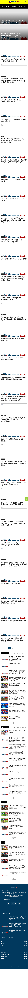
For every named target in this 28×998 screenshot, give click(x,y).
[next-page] (18, 648)
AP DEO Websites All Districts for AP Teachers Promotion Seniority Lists (13, 463)
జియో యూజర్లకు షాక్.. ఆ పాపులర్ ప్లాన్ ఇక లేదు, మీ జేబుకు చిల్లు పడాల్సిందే (18, 711)
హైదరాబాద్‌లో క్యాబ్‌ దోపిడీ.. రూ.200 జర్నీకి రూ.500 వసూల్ (17, 684)
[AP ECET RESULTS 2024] (14, 575)
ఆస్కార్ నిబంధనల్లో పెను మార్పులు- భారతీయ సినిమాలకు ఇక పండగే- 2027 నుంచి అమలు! (17, 847)
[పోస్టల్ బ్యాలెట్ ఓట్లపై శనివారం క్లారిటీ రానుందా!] (4, 931)
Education (3, 76)
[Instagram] (12, 903)
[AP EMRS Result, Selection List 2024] (14, 190)
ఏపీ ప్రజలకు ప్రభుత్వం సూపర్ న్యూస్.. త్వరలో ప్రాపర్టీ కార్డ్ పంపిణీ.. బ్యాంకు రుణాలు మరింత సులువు (17, 698)
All (14, 653)
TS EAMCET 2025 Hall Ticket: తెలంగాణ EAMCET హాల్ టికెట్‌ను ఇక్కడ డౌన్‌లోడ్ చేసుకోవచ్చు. (13, 80)
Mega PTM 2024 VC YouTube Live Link (12, 339)
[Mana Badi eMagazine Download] (14, 612)
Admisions (4, 394)
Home (2, 6)
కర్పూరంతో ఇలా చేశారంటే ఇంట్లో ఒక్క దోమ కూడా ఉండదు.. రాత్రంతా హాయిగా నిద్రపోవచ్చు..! (17, 833)
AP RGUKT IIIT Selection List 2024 (14, 258)
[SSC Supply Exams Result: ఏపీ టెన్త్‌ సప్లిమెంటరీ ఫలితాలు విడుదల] (14, 474)
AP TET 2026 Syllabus (15, 664)
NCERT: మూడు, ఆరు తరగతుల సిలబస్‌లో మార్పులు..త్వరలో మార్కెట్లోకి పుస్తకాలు (14, 160)
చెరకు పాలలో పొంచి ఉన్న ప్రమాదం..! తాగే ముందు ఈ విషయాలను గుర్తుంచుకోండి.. (17, 820)
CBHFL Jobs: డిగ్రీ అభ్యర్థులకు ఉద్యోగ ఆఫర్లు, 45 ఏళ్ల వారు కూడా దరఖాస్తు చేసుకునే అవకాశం (12, 140)
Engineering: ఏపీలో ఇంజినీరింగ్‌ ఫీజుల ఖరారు (13, 180)
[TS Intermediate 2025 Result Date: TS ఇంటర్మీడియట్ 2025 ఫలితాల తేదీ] (14, 309)
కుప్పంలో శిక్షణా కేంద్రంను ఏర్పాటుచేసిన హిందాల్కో (17, 766)
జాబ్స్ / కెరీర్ (20, 6)
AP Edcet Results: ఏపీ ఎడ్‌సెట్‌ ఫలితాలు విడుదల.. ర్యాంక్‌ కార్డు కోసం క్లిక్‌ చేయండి (13, 640)
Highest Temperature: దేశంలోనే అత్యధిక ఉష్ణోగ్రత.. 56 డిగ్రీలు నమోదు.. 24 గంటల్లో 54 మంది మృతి (17, 924)
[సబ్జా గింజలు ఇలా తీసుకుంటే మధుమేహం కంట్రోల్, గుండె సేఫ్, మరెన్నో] (4, 827)
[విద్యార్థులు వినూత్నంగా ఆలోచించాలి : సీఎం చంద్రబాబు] (4, 780)
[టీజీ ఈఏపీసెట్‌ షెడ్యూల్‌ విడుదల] (4, 773)
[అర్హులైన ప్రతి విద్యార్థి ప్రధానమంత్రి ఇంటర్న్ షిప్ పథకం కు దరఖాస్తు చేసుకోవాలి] (14, 21)
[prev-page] (13, 723)
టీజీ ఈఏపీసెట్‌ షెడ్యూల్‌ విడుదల (16, 772)
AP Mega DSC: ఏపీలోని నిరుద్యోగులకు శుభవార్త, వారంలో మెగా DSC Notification (13, 419)
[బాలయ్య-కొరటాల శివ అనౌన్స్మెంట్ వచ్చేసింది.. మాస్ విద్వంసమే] (4, 861)
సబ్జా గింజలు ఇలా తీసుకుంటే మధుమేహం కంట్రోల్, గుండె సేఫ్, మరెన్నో (16, 826)
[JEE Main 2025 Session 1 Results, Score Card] (14, 111)
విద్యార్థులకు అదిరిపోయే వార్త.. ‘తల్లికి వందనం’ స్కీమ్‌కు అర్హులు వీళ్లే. (11, 240)
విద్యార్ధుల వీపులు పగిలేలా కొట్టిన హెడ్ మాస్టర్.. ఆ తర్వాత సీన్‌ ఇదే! (17, 759)
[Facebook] (8, 903)
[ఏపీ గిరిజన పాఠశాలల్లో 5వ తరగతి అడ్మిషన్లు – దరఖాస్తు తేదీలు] (4, 786)
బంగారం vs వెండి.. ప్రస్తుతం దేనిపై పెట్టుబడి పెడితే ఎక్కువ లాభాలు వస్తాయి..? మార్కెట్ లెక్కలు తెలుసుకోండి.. (16, 658)
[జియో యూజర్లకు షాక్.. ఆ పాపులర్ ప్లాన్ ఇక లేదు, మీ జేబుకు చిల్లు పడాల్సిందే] (4, 711)
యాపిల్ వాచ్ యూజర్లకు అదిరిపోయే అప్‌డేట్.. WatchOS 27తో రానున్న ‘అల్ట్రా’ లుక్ (17, 704)
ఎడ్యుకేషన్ (14, 6)
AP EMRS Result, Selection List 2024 (12, 199)
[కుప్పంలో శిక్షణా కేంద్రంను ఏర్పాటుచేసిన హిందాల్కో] (4, 767)
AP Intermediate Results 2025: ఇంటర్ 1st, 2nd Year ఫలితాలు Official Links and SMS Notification (14, 564)
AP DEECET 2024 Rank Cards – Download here (13, 358)
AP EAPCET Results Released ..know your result (12, 100)
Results (3, 519)
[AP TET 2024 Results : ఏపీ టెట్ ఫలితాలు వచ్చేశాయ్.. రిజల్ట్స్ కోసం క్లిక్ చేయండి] (14, 37)
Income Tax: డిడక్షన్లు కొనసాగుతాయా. (14, 717)
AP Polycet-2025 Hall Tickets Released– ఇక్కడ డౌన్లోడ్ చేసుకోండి (12, 503)
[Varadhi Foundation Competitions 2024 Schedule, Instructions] (14, 369)
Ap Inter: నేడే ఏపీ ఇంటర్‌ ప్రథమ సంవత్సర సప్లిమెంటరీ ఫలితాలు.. (11, 543)
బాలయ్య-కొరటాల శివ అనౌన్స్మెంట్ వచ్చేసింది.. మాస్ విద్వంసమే (16, 860)
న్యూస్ (7, 6)
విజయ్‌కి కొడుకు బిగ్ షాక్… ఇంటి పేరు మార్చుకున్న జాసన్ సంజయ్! (17, 873)
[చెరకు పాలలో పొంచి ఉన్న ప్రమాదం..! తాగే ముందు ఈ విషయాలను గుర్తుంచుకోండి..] (4, 820)
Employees (3, 415)
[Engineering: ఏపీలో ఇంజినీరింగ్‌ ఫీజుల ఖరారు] (14, 171)
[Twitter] (19, 903)
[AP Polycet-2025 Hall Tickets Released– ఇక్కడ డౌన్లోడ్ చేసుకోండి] (14, 494)
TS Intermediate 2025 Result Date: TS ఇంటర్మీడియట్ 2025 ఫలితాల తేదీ (13, 318)
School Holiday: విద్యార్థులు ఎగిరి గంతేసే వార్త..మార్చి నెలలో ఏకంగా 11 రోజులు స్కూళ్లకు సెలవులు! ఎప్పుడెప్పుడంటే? (17, 746)
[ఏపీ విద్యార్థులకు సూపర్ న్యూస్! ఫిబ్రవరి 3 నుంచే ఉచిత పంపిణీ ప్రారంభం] (4, 793)
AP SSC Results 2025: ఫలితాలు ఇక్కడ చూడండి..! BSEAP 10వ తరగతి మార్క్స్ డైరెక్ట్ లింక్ (13, 523)
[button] (2, 2)
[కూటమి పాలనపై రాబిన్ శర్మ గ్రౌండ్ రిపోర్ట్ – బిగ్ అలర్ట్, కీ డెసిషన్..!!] (14, 51)
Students (3, 56)
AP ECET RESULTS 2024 (10, 583)
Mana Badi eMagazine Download (13, 620)
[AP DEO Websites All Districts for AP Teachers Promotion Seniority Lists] (14, 452)
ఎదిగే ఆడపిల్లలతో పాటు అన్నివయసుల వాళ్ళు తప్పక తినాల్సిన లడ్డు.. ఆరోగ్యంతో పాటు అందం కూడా (17, 691)
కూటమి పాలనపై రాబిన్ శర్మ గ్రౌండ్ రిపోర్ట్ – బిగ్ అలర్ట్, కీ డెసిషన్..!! (13, 60)
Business (19, 653)
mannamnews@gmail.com (17, 899)
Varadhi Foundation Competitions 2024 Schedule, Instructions (13, 378)
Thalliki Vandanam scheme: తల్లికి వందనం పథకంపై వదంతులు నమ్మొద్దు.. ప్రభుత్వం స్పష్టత (13, 278)
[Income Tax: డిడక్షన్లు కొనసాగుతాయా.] (4, 718)
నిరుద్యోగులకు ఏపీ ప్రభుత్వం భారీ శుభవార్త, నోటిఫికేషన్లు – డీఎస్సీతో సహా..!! (16, 753)
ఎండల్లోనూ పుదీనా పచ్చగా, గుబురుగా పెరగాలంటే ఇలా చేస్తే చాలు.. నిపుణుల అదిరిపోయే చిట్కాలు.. (17, 813)
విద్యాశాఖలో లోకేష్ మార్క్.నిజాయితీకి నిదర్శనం (17, 731)
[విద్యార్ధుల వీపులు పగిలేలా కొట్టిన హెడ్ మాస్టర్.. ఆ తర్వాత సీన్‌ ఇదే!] (4, 760)
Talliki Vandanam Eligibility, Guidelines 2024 (11, 298)
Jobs (2, 136)
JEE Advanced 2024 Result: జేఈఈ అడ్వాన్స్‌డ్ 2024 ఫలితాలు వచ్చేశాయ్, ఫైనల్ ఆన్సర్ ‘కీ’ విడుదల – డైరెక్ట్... (13, 398)
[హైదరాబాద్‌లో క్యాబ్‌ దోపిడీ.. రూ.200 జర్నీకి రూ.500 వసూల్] (4, 685)
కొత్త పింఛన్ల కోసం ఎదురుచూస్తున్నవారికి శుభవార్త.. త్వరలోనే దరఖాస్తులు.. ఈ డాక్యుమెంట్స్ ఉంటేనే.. (17, 678)
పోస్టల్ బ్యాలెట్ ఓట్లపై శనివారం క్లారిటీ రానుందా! (17, 931)
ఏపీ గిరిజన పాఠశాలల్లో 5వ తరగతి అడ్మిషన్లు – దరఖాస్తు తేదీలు (16, 786)
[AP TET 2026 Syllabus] (4, 665)
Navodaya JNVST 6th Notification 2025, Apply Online (13, 601)
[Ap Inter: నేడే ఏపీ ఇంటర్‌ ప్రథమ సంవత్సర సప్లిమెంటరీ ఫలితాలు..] (14, 534)
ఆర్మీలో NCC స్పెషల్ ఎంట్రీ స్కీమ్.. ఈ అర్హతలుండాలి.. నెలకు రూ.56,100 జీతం (17, 918)
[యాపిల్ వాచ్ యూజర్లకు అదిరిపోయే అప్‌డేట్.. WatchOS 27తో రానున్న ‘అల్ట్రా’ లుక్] (4, 705)
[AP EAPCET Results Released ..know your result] (14, 91)
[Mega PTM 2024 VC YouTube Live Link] (14, 330)
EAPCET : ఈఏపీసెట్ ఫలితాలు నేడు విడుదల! (12, 439)
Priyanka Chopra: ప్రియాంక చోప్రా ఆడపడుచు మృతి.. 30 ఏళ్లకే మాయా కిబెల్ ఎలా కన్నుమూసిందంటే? (17, 867)
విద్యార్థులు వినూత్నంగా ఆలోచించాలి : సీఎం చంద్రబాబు (17, 779)
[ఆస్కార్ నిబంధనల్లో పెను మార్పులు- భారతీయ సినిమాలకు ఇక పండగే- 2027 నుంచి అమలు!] (4, 847)
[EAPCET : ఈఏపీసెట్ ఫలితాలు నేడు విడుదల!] (14, 431)
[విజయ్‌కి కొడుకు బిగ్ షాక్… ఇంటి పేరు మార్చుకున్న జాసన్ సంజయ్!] (4, 874)
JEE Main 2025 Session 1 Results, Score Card (14, 120)
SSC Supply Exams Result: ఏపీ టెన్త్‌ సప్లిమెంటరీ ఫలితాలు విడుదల (13, 483)
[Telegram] (15, 903)
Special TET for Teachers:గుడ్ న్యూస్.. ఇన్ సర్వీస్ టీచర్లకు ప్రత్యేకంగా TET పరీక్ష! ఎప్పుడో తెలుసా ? (17, 671)
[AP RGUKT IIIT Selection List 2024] (14, 250)
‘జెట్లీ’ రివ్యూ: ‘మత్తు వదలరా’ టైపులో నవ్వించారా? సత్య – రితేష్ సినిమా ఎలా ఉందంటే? (17, 854)
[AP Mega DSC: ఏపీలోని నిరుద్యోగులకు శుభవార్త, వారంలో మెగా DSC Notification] (14, 409)
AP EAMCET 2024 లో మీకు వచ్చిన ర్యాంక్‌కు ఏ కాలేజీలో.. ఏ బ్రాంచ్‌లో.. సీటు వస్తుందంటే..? (13, 220)
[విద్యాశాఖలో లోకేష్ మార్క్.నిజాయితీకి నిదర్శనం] (4, 732)
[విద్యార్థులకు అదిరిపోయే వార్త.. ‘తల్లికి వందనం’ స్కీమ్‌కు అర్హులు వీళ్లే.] (14, 231)
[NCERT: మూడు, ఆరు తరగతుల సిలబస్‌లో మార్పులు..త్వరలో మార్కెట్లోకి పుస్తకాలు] (14, 152)
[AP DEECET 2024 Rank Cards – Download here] (14, 349)
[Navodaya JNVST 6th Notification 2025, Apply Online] (14, 593)
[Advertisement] (14, 983)
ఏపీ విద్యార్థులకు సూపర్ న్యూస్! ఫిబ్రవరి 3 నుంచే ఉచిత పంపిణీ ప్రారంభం (17, 792)
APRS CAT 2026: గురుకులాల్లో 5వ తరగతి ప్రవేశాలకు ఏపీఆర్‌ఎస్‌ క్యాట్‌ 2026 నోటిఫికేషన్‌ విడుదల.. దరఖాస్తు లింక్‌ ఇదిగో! (17, 739)
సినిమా (25, 6)
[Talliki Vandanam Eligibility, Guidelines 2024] (14, 289)
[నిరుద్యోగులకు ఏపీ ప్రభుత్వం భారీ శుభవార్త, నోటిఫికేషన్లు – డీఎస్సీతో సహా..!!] (4, 753)
